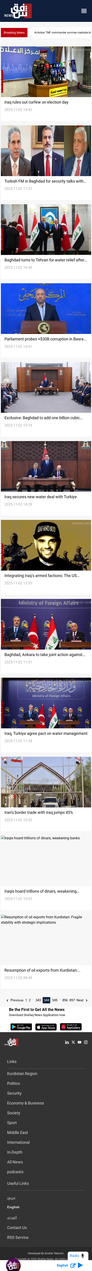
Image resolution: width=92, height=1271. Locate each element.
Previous (16, 1000)
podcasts (15, 1171)
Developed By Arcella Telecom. (46, 1253)
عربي (11, 1198)
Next (80, 1000)
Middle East (17, 1132)
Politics (13, 1083)
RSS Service (18, 1237)
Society (13, 1113)
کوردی (12, 1218)
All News (15, 1162)
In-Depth (14, 1152)
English (13, 1208)
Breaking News (14, 32)
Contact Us (17, 1227)
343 (38, 1000)
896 (65, 1000)
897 (72, 1000)
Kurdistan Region (22, 1073)
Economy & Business (25, 1103)
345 (54, 1000)
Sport (12, 1122)
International (18, 1142)
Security (14, 1093)
